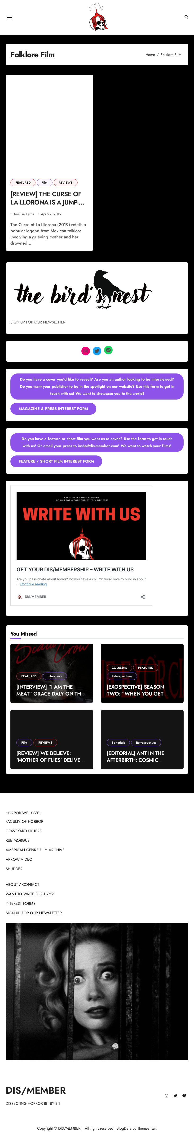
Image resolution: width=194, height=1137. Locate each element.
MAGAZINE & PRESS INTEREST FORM (53, 408)
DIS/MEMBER (36, 1090)
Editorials (118, 742)
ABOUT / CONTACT (22, 884)
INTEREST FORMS (20, 903)
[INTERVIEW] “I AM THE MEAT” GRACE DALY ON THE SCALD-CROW (50, 693)
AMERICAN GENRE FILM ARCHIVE (35, 850)
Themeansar (146, 1128)
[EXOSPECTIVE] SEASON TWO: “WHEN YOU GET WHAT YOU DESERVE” (135, 693)
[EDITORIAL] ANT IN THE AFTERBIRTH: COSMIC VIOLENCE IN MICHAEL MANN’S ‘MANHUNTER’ (135, 763)
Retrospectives (122, 676)
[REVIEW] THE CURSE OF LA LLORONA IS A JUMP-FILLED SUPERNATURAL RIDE (45, 206)
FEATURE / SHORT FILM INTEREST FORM (56, 461)
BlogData (124, 1128)
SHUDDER (14, 869)
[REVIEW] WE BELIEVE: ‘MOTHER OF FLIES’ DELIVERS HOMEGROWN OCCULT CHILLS (51, 763)
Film (45, 182)
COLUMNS (119, 667)
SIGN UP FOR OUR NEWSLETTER (34, 913)
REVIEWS (66, 182)
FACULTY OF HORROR (24, 821)
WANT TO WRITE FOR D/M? (30, 894)
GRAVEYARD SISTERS (24, 831)
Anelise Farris (23, 214)
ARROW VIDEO (19, 859)
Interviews (55, 676)
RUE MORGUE (18, 840)
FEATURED (23, 182)
